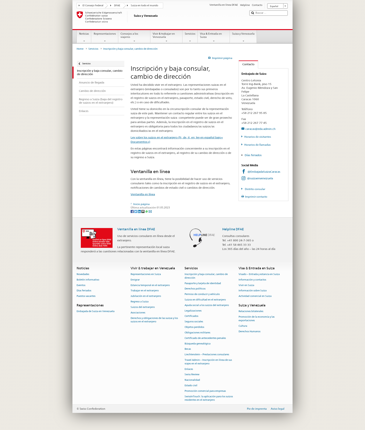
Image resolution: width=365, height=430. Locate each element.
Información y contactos (252, 279)
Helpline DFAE (233, 229)
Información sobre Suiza (253, 290)
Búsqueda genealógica (197, 343)
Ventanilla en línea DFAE (136, 229)
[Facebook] (132, 211)
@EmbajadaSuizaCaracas (264, 171)
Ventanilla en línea (143, 194)
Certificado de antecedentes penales (205, 338)
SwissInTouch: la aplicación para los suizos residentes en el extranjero (209, 398)
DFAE (117, 5)
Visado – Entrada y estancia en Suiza (259, 274)
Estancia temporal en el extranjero (150, 285)
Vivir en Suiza (246, 285)
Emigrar (135, 279)
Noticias (84, 33)
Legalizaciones (193, 310)
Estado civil (191, 385)
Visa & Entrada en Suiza (211, 35)
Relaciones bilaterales (251, 311)
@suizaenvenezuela (260, 178)
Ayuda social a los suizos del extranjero (207, 305)
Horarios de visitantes (257, 136)
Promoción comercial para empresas (205, 390)
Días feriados (253, 155)
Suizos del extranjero (143, 307)
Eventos (81, 285)
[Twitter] (136, 211)
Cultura (243, 325)
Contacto (246, 64)
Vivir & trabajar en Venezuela (164, 35)
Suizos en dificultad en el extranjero (205, 299)
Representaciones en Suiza (146, 274)
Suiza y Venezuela (243, 33)
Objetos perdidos (194, 327)
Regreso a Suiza (139, 301)
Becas (188, 349)
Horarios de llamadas (257, 144)
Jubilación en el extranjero (146, 296)
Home (80, 48)
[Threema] (143, 211)
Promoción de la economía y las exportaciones (257, 318)
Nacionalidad (192, 379)
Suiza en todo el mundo (144, 5)
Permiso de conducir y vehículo (202, 294)
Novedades (83, 274)
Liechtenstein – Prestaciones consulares (207, 354)
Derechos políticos (195, 288)
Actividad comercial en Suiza (255, 296)
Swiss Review (192, 374)
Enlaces (189, 369)
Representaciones (105, 33)
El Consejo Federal (93, 5)
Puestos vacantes (86, 296)
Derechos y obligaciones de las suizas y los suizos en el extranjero (154, 320)
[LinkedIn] (139, 211)
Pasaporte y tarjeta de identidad (203, 283)
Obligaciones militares (197, 332)
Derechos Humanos (249, 331)
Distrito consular (254, 189)
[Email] (150, 211)
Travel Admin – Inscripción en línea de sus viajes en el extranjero (208, 361)
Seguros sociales (194, 321)
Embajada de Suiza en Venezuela (95, 311)
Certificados (191, 316)
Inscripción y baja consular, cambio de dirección (206, 276)
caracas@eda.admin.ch (260, 129)
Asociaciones (138, 312)
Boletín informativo (88, 279)
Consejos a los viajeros (129, 35)
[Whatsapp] (147, 211)
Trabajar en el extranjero (145, 290)
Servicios (190, 33)
